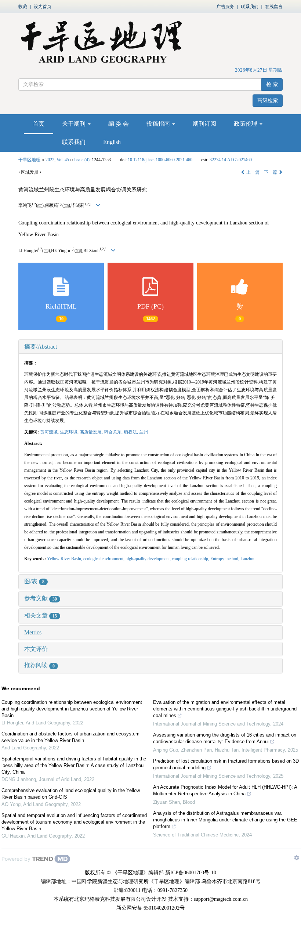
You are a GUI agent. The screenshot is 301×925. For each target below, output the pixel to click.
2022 (50, 159)
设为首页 (42, 6)
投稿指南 (158, 123)
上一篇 (252, 172)
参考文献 (40, 598)
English (112, 142)
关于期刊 (74, 123)
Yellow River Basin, (65, 558)
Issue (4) (82, 159)
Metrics (32, 632)
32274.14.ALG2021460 (231, 159)
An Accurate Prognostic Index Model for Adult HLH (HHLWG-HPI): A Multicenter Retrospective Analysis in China (225, 790)
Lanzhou (247, 558)
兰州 (143, 432)
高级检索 (267, 100)
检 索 (272, 84)
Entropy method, (225, 558)
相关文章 (40, 615)
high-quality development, (149, 558)
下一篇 (271, 172)
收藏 (22, 6)
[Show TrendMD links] (297, 858)
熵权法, (131, 432)
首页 (38, 123)
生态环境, (70, 432)
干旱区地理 (29, 159)
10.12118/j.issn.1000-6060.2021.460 (160, 159)
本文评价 (36, 649)
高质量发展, (92, 432)
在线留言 (274, 6)
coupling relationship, (191, 558)
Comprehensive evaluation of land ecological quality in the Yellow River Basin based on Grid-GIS (70, 794)
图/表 (34, 581)
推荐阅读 (39, 665)
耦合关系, (114, 432)
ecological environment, (104, 558)
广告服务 (225, 6)
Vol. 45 (63, 159)
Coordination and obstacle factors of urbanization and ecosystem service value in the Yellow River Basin (70, 737)
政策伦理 (246, 123)
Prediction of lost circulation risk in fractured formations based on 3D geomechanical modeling (226, 764)
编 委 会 (118, 123)
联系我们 (249, 6)
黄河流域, (50, 432)
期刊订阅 (204, 123)
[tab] (150, 347)
